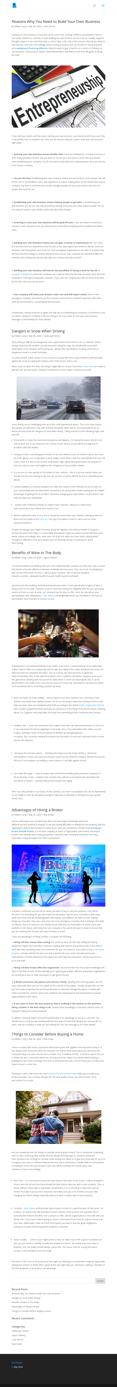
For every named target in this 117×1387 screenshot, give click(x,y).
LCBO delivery (48, 595)
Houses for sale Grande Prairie (63, 1073)
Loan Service (49, 26)
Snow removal (89, 366)
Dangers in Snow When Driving (39, 331)
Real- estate (29, 1208)
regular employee (21, 274)
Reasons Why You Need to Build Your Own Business (56, 21)
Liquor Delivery (50, 557)
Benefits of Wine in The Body (37, 552)
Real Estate (48, 814)
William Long (20, 26)
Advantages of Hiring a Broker (38, 809)
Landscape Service (51, 336)
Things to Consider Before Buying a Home (48, 1034)
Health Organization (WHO (91, 705)
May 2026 (18, 1367)
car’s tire (43, 519)
